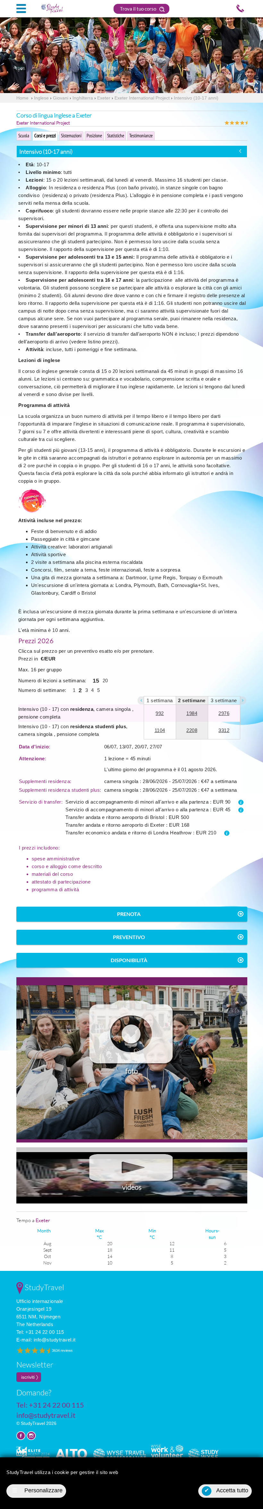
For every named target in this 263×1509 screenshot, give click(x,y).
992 (160, 713)
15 (96, 680)
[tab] (131, 151)
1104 (160, 730)
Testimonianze (141, 136)
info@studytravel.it (55, 1339)
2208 (191, 730)
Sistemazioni (71, 136)
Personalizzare (37, 1490)
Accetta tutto (226, 1490)
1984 (191, 713)
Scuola (23, 136)
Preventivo (129, 937)
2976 (223, 713)
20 (105, 680)
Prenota (128, 914)
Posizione (94, 136)
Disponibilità (129, 960)
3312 (223, 730)
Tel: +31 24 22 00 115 (40, 1332)
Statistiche (115, 136)
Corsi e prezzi (45, 136)
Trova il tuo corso (138, 9)
